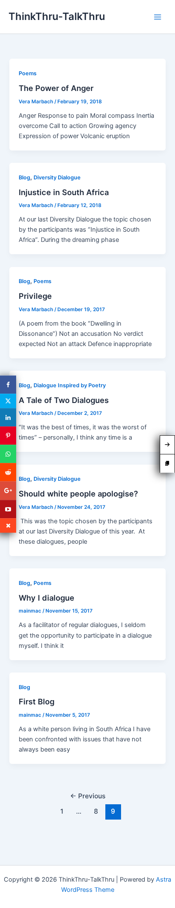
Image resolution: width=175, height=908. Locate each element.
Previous (87, 796)
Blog (24, 177)
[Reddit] (8, 472)
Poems (28, 73)
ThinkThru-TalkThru (56, 16)
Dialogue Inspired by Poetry (70, 385)
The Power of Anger (56, 88)
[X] (8, 401)
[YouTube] (8, 509)
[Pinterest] (8, 435)
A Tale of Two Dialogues (64, 400)
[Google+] (8, 491)
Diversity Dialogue (57, 177)
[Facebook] (8, 384)
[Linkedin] (8, 417)
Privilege (35, 296)
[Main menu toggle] (158, 17)
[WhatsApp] (8, 454)
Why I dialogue (46, 597)
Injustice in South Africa (64, 192)
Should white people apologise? (78, 493)
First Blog (36, 701)
